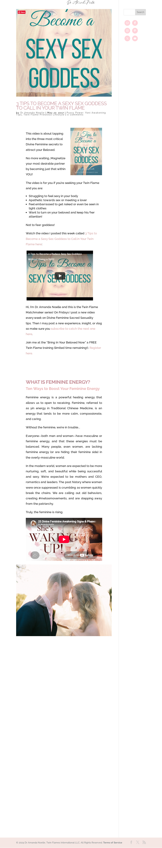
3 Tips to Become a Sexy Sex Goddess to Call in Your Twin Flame (61, 106)
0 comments (75, 114)
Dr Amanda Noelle (32, 112)
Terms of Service (112, 842)
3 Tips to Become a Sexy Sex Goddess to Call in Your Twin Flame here (61, 238)
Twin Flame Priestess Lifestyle (44, 114)
